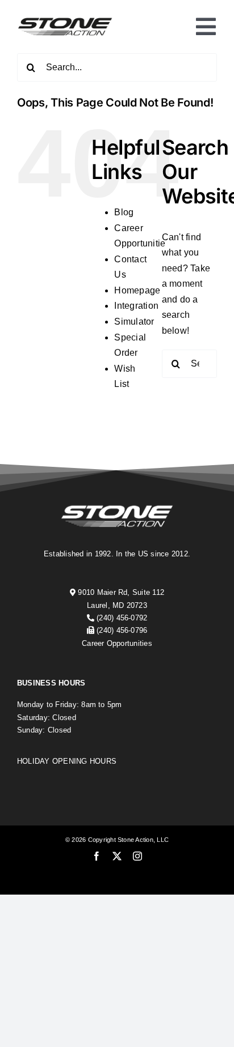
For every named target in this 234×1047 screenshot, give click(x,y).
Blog (123, 212)
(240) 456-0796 (122, 630)
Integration (136, 305)
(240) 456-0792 (122, 618)
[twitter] (117, 856)
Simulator (134, 321)
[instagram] (137, 856)
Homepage (137, 290)
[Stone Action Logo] (65, 20)
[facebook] (96, 856)
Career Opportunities (117, 643)
